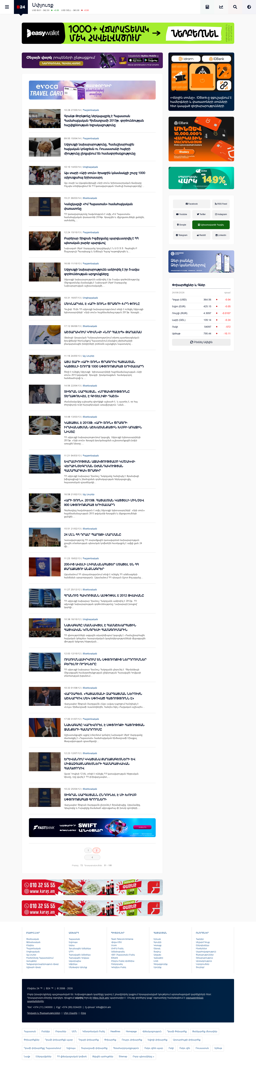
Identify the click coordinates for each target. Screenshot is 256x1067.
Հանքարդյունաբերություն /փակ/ (42, 964)
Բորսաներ (60, 1031)
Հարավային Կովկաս (79, 958)
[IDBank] (201, 139)
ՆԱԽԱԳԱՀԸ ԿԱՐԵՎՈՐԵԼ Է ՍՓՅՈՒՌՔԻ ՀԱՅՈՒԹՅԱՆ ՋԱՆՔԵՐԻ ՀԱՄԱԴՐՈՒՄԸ (104, 727)
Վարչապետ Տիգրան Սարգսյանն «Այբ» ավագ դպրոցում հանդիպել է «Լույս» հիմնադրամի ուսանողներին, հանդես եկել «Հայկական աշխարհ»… (104, 705)
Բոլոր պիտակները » (143, 1056)
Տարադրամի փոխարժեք (94, 1048)
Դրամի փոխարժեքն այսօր (59, 1039)
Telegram (182, 235)
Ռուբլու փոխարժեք (132, 1039)
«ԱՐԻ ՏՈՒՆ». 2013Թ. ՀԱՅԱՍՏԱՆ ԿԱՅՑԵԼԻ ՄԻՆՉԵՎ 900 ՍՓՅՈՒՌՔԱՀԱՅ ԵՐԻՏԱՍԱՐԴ (104, 503)
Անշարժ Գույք (203, 942)
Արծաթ (218, 1048)
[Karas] (92, 887)
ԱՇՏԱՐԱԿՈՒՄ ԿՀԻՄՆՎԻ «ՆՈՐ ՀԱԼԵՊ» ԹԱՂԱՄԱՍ (103, 332)
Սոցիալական (90, 167)
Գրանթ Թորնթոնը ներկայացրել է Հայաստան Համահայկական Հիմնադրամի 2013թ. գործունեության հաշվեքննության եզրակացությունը (104, 120)
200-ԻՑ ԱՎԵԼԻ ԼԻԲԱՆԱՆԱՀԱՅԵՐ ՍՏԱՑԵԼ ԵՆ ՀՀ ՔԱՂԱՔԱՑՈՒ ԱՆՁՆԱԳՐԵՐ (101, 567)
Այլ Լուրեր (88, 356)
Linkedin (222, 235)
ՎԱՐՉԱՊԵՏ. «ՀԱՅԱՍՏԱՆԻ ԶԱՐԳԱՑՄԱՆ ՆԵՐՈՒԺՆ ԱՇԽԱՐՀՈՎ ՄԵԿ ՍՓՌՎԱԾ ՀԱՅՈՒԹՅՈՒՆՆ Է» (103, 696)
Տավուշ (157, 951)
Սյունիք (157, 967)
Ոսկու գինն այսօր (153, 1048)
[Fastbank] (92, 827)
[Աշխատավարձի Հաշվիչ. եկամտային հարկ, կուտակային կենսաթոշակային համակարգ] (207, 7)
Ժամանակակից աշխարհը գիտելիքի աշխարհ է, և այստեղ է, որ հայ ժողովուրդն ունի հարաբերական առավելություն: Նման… (101, 403)
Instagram (222, 214)
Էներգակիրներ (43, 1056)
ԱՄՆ (74, 1031)
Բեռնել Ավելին (202, 342)
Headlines (115, 1031)
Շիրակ (157, 948)
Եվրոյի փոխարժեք (157, 1039)
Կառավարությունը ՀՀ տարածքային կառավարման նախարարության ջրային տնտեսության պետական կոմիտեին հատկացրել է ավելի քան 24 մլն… (103, 543)
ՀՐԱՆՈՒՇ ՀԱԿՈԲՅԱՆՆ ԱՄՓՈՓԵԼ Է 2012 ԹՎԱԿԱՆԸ (104, 595)
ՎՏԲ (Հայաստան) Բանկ (123, 955)
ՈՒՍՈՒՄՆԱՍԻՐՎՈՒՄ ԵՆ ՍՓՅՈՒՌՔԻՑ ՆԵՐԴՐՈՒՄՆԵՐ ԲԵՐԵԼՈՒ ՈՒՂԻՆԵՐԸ (105, 662)
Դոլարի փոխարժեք (88, 1039)
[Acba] (201, 178)
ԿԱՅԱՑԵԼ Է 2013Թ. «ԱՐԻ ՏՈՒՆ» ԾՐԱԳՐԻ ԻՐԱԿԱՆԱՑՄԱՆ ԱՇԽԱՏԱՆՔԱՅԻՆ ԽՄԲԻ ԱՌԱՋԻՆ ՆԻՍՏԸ (103, 427)
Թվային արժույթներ (102, 1056)
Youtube (183, 214)
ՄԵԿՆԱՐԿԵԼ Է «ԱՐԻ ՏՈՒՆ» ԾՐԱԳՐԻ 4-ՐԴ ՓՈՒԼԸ (102, 304)
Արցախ (157, 955)
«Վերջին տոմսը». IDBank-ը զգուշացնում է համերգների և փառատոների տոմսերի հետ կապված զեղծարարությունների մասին (201, 104)
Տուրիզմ (200, 967)
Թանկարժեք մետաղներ (204, 1031)
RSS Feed (222, 204)
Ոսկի (175, 326)
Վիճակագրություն (151, 1031)
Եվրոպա (73, 942)
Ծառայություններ (205, 955)
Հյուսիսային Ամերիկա (80, 948)
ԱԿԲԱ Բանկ (117, 948)
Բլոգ (83, 1013)
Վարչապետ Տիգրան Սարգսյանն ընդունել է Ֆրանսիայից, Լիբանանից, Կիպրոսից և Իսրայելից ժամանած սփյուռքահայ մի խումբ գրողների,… (102, 806)
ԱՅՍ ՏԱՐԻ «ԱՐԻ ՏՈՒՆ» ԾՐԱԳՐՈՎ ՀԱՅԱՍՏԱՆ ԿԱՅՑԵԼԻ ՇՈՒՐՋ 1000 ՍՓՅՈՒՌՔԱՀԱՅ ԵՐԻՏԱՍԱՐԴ (104, 364)
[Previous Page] (92, 857)
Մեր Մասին (70, 1013)
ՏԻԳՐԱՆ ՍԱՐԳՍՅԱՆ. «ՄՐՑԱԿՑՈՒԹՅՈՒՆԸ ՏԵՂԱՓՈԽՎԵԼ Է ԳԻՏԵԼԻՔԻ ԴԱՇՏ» (97, 394)
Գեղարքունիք (161, 964)
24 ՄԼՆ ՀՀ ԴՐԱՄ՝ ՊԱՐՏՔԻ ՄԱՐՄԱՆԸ (92, 534)
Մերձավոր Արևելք (78, 967)
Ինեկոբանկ (117, 964)
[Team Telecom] (92, 90)
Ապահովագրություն (206, 951)
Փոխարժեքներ (31, 1039)
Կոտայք (157, 945)
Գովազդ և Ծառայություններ (43, 1013)
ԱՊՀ (71, 951)
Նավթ (27, 1056)
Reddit (202, 235)
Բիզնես (30, 945)
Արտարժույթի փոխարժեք (186, 1039)
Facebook (193, 204)
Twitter (202, 214)
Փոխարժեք (110, 1039)
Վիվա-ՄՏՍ (116, 942)
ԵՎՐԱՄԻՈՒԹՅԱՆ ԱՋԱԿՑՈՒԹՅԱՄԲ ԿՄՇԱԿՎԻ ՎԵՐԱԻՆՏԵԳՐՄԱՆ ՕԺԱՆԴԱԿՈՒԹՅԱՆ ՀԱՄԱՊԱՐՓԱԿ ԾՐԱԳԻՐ (99, 466)
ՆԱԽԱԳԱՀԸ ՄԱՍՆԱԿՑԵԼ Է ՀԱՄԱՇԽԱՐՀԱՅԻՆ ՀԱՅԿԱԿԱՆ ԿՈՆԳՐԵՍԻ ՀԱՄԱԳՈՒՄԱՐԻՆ (100, 628)
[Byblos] (92, 60)
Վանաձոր (158, 958)
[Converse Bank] (201, 261)
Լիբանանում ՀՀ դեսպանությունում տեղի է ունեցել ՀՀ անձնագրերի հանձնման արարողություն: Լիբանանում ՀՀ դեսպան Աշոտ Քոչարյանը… (103, 576)
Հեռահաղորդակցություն (126, 1048)
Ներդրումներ (202, 964)
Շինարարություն (204, 958)
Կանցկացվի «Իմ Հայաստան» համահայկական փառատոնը (98, 206)
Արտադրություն (204, 961)
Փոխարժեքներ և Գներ (188, 285)
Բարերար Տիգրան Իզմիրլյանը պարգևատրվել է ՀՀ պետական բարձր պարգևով (101, 241)
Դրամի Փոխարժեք (177, 1031)
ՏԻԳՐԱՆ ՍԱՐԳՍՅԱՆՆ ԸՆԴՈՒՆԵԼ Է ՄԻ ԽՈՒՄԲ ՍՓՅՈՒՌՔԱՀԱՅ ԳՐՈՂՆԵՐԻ (100, 797)
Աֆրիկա (73, 964)
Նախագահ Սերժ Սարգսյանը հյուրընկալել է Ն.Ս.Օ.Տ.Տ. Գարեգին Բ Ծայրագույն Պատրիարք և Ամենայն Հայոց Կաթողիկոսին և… (100, 250)
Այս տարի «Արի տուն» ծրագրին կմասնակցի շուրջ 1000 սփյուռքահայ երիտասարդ (104, 175)
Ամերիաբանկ (118, 951)
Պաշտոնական (91, 110)
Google (182, 225)
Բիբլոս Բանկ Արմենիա (122, 961)
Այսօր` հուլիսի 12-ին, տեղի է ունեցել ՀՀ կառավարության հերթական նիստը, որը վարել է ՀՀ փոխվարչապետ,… (101, 775)
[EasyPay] (128, 33)
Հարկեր (200, 939)
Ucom (114, 945)
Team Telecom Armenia (122, 939)
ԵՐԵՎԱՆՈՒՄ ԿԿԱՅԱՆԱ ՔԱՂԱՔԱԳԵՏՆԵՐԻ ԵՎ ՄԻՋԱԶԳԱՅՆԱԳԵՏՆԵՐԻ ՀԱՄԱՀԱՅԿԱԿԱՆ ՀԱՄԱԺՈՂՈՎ (99, 763)
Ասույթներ (31, 961)
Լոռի (156, 961)
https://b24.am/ (101, 997)
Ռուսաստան (202, 1048)
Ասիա (72, 945)
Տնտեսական (90, 198)
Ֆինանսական (33, 942)
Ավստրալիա (75, 961)
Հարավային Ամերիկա (80, 955)
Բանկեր (45, 1031)
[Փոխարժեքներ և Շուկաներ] (221, 7)
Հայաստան (74, 939)
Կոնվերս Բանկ (118, 967)
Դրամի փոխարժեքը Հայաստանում (42, 1048)
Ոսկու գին (184, 1048)
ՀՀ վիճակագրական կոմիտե (72, 1056)
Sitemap (123, 1056)
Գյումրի (157, 942)
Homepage (131, 1031)
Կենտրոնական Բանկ (93, 1031)
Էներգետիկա (202, 945)
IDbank (114, 958)
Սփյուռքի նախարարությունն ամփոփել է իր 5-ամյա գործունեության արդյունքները (101, 272)
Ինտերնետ (201, 948)
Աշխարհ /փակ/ (33, 967)
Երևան (157, 939)
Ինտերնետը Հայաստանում (39, 958)
